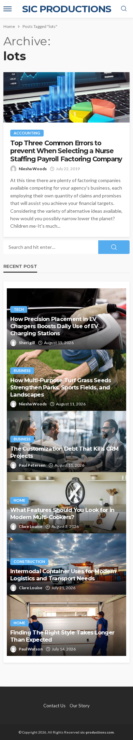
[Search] (124, 9)
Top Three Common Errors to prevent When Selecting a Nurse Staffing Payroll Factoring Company (66, 151)
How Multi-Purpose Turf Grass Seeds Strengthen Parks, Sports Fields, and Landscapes (60, 387)
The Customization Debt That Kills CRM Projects (64, 452)
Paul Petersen (32, 465)
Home (19, 500)
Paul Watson (31, 648)
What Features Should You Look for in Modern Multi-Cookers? (62, 513)
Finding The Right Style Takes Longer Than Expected (62, 636)
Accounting (27, 133)
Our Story (80, 705)
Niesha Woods (33, 168)
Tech (19, 309)
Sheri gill (27, 342)
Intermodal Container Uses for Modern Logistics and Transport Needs (63, 575)
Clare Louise (30, 526)
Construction (29, 561)
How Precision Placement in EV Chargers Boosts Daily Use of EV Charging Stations (54, 326)
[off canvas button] (7, 9)
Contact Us (54, 705)
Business (22, 370)
